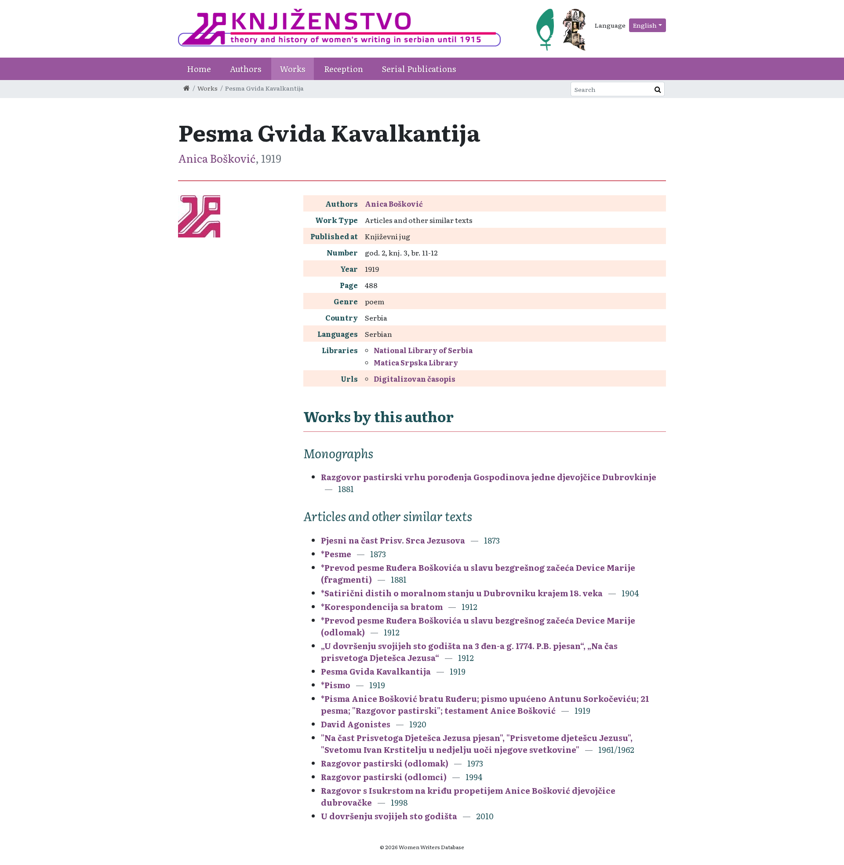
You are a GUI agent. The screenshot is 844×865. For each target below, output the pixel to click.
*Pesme (336, 554)
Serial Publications (419, 69)
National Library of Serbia (423, 350)
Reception (343, 69)
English (645, 25)
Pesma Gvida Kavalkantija (376, 671)
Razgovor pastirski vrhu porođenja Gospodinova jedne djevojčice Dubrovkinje (488, 477)
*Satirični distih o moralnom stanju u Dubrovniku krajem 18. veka (462, 593)
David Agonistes (355, 724)
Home (199, 69)
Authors (245, 69)
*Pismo (335, 685)
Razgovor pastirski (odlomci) (384, 777)
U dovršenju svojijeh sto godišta (389, 816)
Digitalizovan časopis (414, 378)
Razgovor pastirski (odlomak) (384, 763)
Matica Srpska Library (416, 362)
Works (292, 69)
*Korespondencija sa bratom (382, 607)
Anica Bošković (216, 158)
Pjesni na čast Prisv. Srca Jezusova (393, 540)
